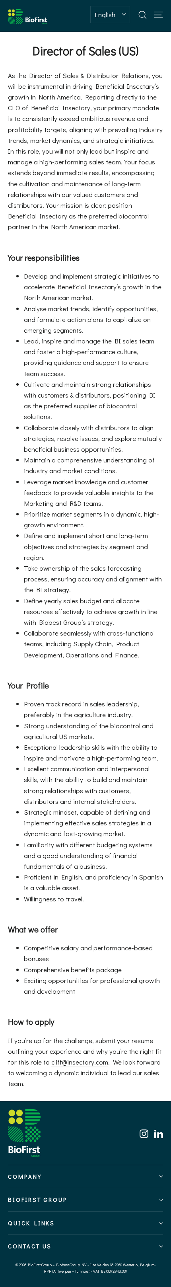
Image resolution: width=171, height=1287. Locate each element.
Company (25, 1176)
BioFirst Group (38, 1199)
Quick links (31, 1223)
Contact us (30, 1246)
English (105, 14)
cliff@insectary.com (79, 1062)
